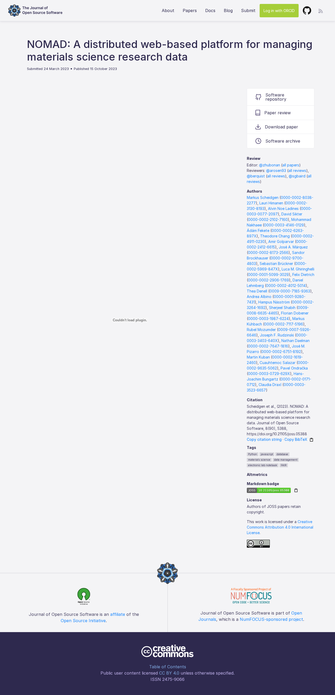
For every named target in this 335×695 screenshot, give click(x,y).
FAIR (284, 465)
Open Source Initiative (83, 620)
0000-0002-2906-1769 (268, 280)
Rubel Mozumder (261, 329)
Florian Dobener (295, 313)
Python (252, 454)
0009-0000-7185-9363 (290, 291)
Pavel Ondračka (294, 368)
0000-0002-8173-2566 (268, 252)
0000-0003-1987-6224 (268, 318)
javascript (267, 454)
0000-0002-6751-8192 (281, 351)
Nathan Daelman (295, 340)
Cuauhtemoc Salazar (277, 362)
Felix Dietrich (303, 274)
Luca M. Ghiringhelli (298, 269)
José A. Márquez (293, 247)
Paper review (277, 112)
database (282, 454)
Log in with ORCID (279, 10)
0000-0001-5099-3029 (268, 274)
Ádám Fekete (258, 230)
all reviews (297, 170)
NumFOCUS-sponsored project (271, 619)
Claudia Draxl (270, 384)
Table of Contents (167, 666)
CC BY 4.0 (169, 673)
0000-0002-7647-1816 (268, 346)
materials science (259, 459)
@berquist (256, 176)
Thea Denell (257, 291)
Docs (210, 10)
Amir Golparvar (281, 241)
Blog (228, 10)
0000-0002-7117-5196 (283, 324)
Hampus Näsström (274, 302)
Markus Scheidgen (262, 197)
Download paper (281, 126)
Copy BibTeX (295, 439)
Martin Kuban (258, 357)
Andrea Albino (259, 296)
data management (285, 459)
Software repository (275, 97)
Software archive (282, 141)
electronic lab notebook (262, 465)
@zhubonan (269, 165)
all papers (290, 165)
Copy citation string (264, 439)
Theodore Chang (275, 236)
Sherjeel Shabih (282, 307)
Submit (248, 10)
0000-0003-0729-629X (269, 373)
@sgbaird (297, 176)
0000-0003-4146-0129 (284, 225)
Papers (190, 10)
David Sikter (291, 214)
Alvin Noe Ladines (283, 208)
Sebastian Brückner (276, 263)
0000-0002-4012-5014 (286, 285)
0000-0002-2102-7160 (268, 219)
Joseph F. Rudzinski (277, 335)
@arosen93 (276, 170)
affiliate (117, 614)
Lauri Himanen (271, 203)
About (168, 10)
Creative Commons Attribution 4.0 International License (280, 527)
